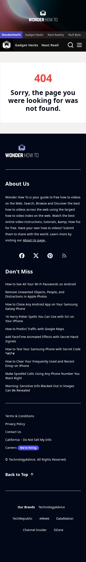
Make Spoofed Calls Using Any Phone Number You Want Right (42, 376)
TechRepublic (22, 518)
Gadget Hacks (34, 35)
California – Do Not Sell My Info (28, 440)
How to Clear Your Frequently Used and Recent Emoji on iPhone (39, 363)
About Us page (34, 240)
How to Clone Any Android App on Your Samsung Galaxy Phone (41, 306)
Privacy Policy (15, 424)
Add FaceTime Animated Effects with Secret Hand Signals (41, 339)
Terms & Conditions (19, 416)
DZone (58, 530)
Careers (21, 447)
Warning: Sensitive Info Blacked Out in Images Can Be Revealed (39, 388)
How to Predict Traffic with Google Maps (34, 329)
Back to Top (16, 474)
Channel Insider (35, 530)
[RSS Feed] (64, 255)
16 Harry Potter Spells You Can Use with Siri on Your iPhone (39, 318)
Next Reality (56, 35)
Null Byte (74, 35)
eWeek (44, 518)
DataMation (64, 518)
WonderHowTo (11, 35)
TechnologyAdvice (51, 507)
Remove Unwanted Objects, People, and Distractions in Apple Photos (34, 294)
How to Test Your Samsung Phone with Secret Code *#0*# (42, 351)
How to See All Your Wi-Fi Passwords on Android (40, 284)
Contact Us (13, 432)
